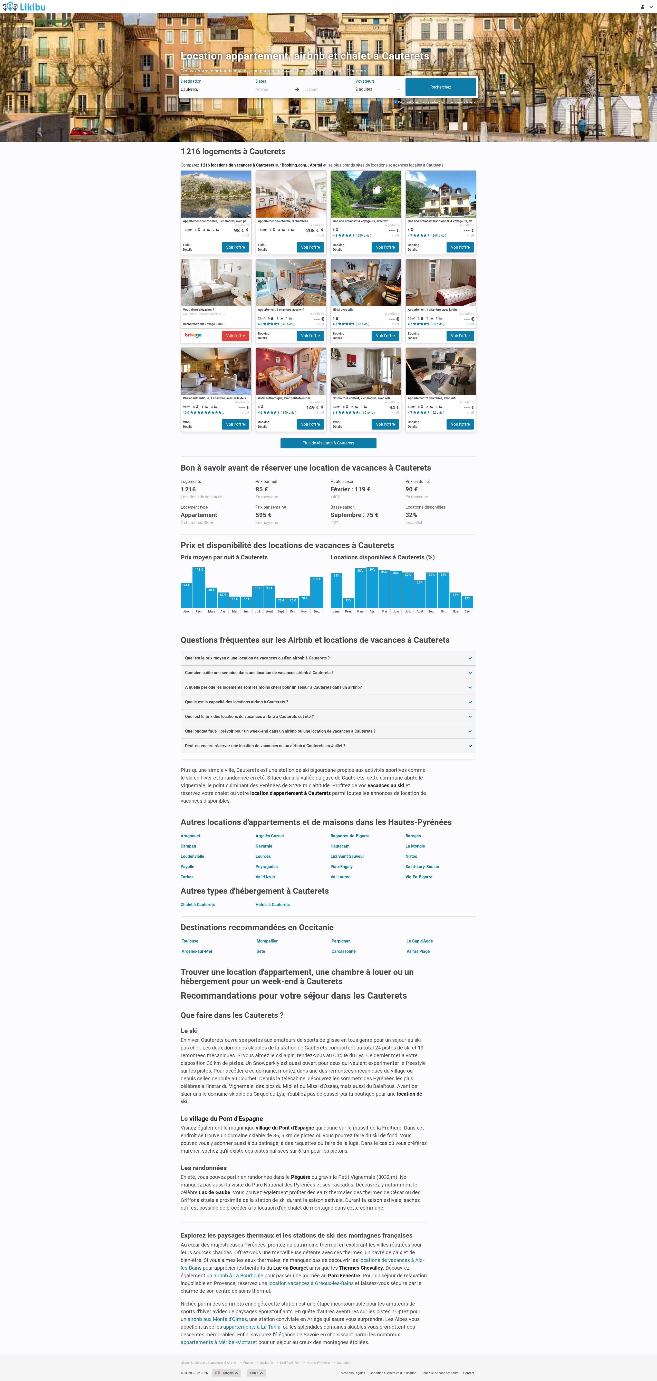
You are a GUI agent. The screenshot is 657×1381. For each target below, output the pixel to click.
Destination (191, 81)
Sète (261, 951)
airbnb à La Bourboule (238, 1275)
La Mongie (415, 846)
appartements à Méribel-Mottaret (219, 1342)
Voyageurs (365, 81)
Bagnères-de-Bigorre (350, 835)
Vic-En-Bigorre (418, 876)
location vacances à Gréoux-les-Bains (311, 1283)
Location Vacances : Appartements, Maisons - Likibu (24, 6)
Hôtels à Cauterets (273, 904)
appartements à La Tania (252, 1327)
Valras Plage (418, 951)
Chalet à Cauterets (198, 904)
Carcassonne (344, 951)
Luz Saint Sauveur (347, 856)
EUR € (254, 1373)
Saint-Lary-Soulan (422, 866)
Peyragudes (267, 866)
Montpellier (267, 941)
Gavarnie (264, 846)
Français (227, 1373)
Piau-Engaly (342, 866)
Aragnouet (190, 835)
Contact (468, 1373)
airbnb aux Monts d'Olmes (217, 1319)
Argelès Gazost (270, 835)
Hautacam (340, 846)
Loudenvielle (192, 856)
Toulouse (190, 941)
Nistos (411, 856)
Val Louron (341, 876)
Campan (188, 846)
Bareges (413, 835)
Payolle (187, 866)
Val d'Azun (265, 876)
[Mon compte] (647, 6)
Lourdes (263, 856)
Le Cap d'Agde (420, 941)
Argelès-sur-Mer (197, 951)
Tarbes (187, 876)
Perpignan (341, 941)
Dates (261, 81)
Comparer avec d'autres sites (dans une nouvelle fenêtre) (436, 102)
